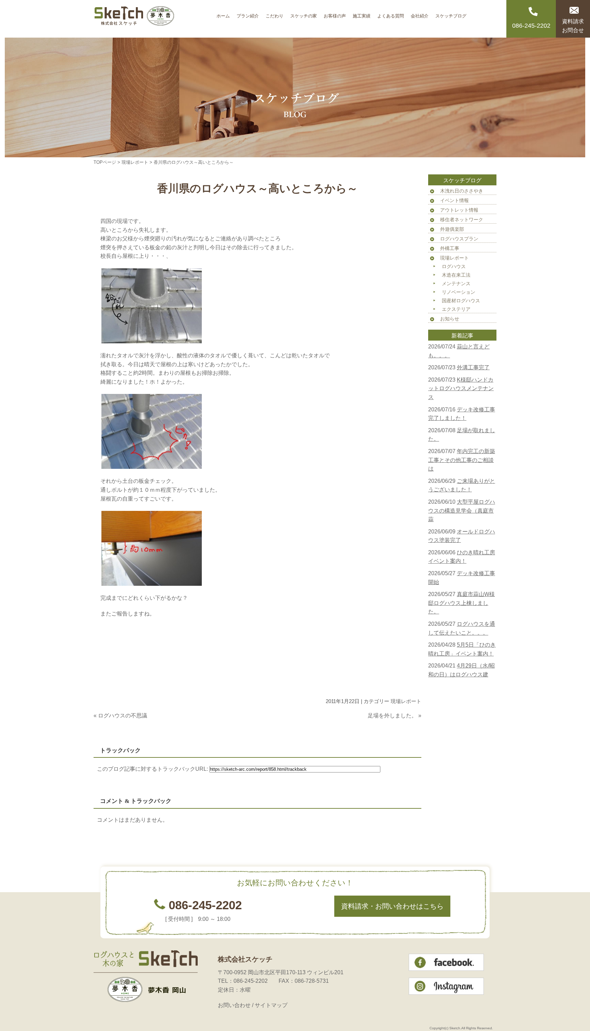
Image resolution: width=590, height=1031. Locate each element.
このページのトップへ (404, 838)
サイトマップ (271, 1005)
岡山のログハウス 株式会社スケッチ (153, 18)
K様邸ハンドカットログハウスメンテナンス (461, 388)
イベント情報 (454, 200)
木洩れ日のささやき (461, 191)
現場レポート (135, 162)
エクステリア (456, 309)
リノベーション (458, 292)
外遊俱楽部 (452, 229)
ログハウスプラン (459, 238)
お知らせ (449, 318)
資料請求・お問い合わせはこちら (392, 906)
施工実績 (361, 13)
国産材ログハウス (461, 300)
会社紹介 (420, 13)
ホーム (223, 13)
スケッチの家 (303, 13)
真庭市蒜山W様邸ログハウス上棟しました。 (461, 602)
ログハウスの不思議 (122, 715)
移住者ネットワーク (461, 219)
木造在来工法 (456, 275)
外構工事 (449, 248)
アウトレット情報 (459, 210)
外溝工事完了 (473, 367)
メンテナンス (456, 283)
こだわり (274, 13)
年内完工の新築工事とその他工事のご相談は (461, 460)
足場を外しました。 (392, 715)
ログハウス (454, 266)
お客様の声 (335, 13)
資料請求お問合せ (573, 25)
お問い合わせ (234, 1005)
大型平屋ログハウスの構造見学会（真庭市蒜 (461, 510)
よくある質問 (390, 13)
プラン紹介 (248, 13)
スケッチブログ (450, 13)
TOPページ (105, 162)
